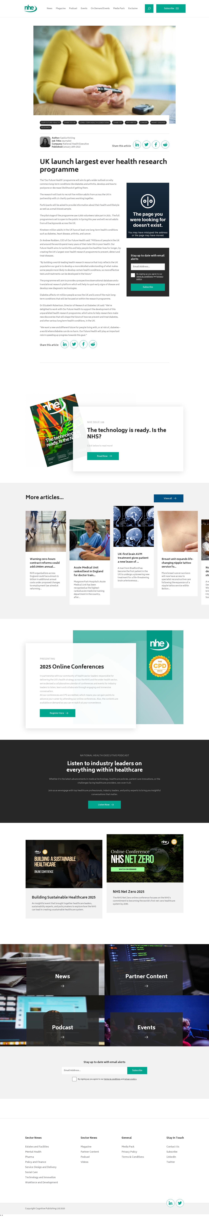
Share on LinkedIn (137, 145)
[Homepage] (30, 8)
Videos (84, 1162)
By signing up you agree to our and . (149, 277)
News (49, 8)
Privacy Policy (129, 1152)
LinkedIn (171, 1157)
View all (168, 498)
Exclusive (132, 8)
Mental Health (33, 1152)
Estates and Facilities (37, 1147)
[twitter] (180, 1203)
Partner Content (90, 1152)
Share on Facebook (156, 145)
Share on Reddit (165, 145)
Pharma (29, 1157)
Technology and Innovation (40, 1178)
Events (84, 8)
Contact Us (172, 1147)
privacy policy (130, 1079)
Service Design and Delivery (40, 1167)
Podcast (73, 8)
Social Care (31, 1172)
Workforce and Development (41, 1183)
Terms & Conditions (133, 1157)
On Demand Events (100, 8)
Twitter (170, 1162)
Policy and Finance (35, 1162)
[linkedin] (170, 1203)
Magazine (61, 8)
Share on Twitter (146, 145)
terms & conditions (144, 276)
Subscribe (169, 8)
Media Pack (119, 8)
